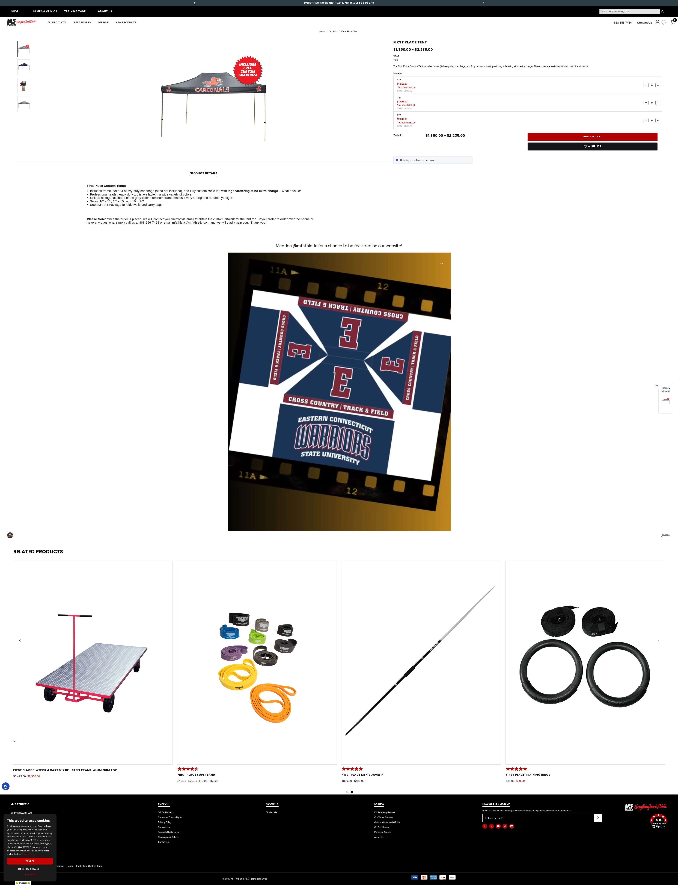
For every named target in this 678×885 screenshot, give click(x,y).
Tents (70, 866)
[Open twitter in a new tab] (491, 826)
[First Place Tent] (666, 400)
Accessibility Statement (169, 831)
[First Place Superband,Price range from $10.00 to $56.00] (257, 662)
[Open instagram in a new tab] (504, 826)
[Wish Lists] (663, 22)
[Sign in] (656, 22)
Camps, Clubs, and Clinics (387, 822)
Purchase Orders (382, 831)
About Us (105, 11)
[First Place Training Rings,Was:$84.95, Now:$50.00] (585, 662)
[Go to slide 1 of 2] (347, 792)
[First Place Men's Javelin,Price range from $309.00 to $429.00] (421, 662)
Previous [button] (194, 3)
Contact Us (644, 22)
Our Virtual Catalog (383, 817)
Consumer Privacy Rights (170, 817)
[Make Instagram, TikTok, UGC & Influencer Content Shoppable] (666, 536)
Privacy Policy (164, 822)
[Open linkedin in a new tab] (511, 826)
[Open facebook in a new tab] (484, 826)
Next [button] (484, 3)
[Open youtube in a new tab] (498, 826)
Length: (398, 73)
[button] (339, 392)
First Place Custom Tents (89, 866)
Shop (15, 11)
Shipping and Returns (168, 836)
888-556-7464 (623, 22)
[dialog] (30, 847)
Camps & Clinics (45, 11)
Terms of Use (164, 826)
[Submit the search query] (662, 11)
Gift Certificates (165, 812)
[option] (666, 403)
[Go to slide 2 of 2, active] (352, 792)
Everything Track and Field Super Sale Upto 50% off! (339, 2)
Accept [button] (30, 860)
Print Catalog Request (385, 812)
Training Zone (75, 11)
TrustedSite (271, 812)
